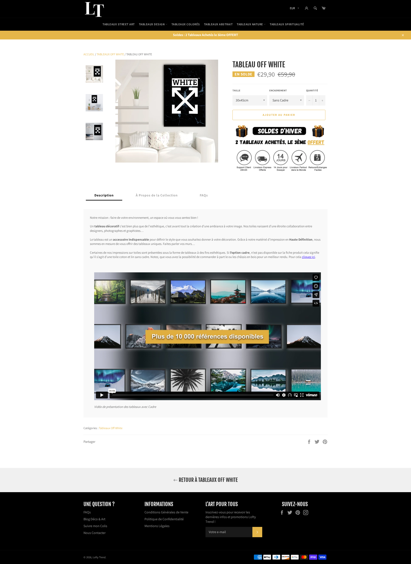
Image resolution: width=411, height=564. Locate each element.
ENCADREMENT (278, 90)
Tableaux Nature (250, 24)
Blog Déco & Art (94, 519)
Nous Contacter (94, 533)
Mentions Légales (157, 526)
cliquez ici (308, 257)
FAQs (87, 512)
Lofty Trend (99, 557)
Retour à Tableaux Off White (208, 480)
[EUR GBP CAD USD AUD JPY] (294, 9)
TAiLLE (236, 90)
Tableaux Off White (110, 54)
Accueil (88, 54)
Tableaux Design (152, 24)
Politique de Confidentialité (164, 519)
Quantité (312, 90)
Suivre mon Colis (95, 526)
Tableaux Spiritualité (287, 24)
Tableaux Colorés (185, 24)
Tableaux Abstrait (218, 24)
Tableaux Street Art (119, 24)
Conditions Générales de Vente (166, 512)
